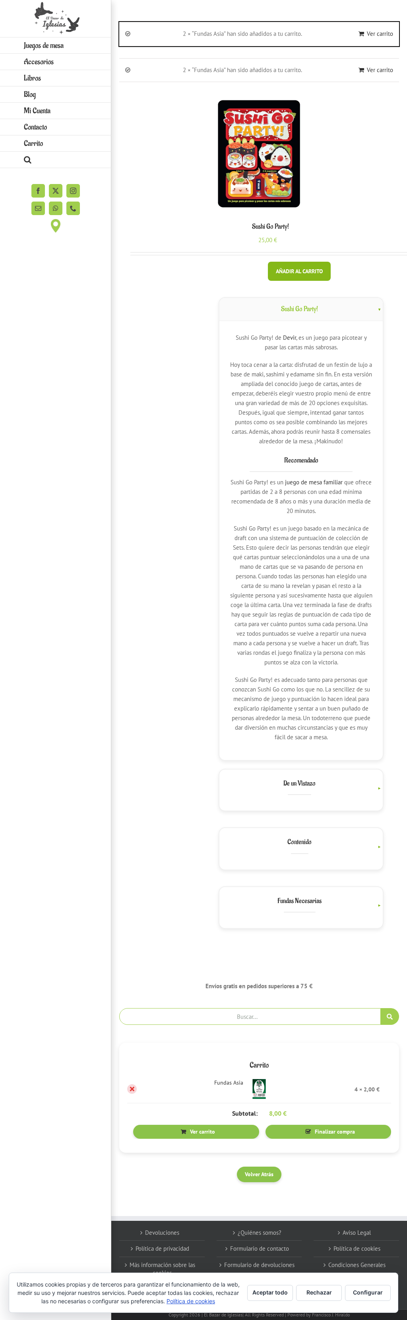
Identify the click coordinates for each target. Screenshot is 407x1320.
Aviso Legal (357, 1232)
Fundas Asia (228, 1082)
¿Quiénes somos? (259, 1232)
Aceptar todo (270, 1292)
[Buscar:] (250, 1016)
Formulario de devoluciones (259, 1265)
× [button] (132, 1089)
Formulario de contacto (259, 1248)
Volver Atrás (259, 1174)
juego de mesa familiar (314, 482)
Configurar (368, 1292)
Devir (289, 337)
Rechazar (319, 1292)
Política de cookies (356, 1248)
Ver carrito (380, 33)
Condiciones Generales (357, 1265)
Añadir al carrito (299, 271)
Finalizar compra (335, 1131)
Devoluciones (162, 1232)
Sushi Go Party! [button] (299, 309)
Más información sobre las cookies (162, 1269)
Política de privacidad (162, 1248)
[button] (55, 160)
